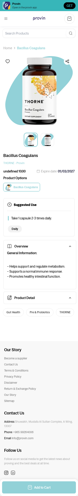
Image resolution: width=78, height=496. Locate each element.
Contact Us (11, 364)
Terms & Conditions (16, 370)
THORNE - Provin (14, 163)
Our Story (10, 395)
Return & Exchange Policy (20, 389)
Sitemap (9, 401)
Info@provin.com (22, 438)
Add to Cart (42, 487)
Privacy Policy (12, 376)
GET (70, 6)
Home (7, 48)
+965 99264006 (23, 432)
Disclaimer (10, 383)
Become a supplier (15, 358)
